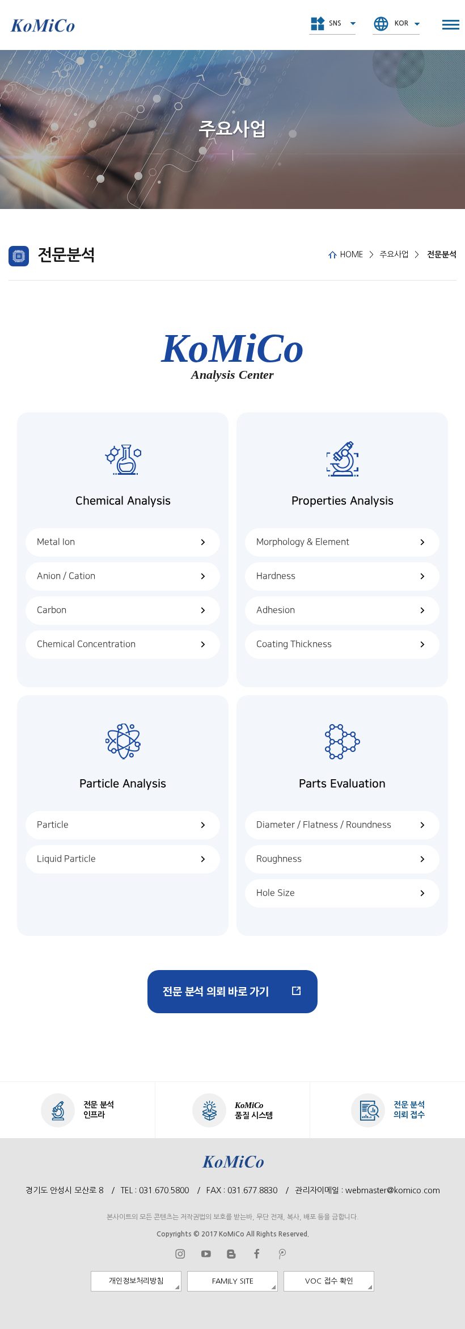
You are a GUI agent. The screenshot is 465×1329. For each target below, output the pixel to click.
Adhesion (275, 610)
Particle (53, 825)
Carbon (51, 610)
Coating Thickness (294, 644)
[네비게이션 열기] (450, 25)
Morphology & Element (302, 542)
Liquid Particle (66, 859)
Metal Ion (56, 542)
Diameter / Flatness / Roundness (323, 825)
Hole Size (275, 893)
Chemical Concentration (86, 644)
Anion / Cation (66, 576)
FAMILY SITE (232, 1281)
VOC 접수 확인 (329, 1281)
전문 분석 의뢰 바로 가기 (216, 991)
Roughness (279, 859)
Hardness (275, 576)
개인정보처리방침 (136, 1281)
